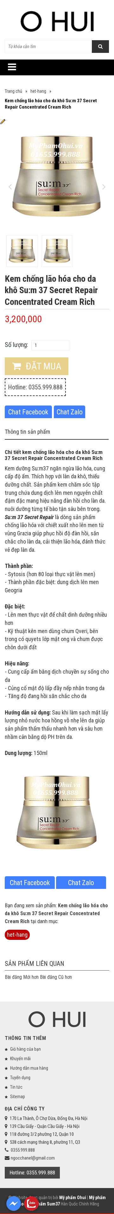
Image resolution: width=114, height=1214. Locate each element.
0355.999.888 (23, 1150)
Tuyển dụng (20, 1077)
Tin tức (16, 1087)
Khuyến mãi (20, 1058)
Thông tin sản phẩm (27, 431)
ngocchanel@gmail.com (33, 1158)
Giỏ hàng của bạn (25, 1049)
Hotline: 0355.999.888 (35, 387)
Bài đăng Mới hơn (22, 977)
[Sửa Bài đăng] (3, 121)
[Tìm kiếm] (100, 46)
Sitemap (17, 1096)
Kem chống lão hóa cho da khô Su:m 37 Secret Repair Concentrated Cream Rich (56, 913)
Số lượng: (16, 345)
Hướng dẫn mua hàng (29, 1068)
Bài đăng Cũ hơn (56, 977)
